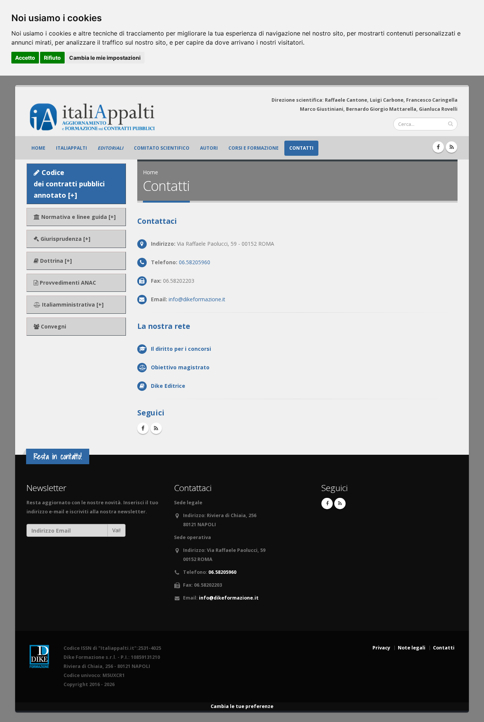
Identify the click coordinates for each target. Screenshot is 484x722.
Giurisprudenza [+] (64, 238)
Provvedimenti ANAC (67, 282)
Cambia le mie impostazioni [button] (105, 57)
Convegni (52, 326)
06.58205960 (194, 262)
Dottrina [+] (55, 260)
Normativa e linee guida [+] (78, 216)
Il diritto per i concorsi (181, 348)
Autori (209, 148)
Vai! (116, 530)
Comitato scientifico (161, 148)
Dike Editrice (168, 385)
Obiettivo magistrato (180, 367)
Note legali (411, 648)
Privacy (381, 648)
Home (38, 148)
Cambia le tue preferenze (242, 706)
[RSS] (451, 147)
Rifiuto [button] (52, 57)
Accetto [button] (25, 57)
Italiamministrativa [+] (72, 304)
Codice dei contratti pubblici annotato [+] (69, 184)
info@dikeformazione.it (197, 299)
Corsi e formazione (253, 148)
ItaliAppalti (71, 148)
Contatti (301, 148)
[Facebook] (438, 147)
